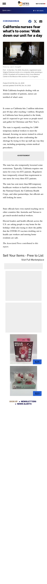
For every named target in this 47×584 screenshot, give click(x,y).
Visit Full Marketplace (32, 260)
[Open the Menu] (4, 4)
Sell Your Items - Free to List (23, 255)
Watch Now (40, 3)
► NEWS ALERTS (23, 404)
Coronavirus (11, 21)
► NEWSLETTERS (27, 401)
